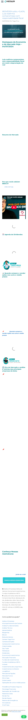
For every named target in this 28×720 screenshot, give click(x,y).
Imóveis (4, 664)
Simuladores (6, 703)
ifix (9, 605)
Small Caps (5, 705)
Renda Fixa (5, 696)
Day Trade (5, 648)
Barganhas (5, 632)
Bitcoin (4, 635)
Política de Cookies (16, 711)
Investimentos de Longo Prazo (12, 666)
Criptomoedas (7, 646)
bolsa (12, 596)
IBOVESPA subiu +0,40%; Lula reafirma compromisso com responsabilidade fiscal (13, 14)
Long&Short (6, 671)
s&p (21, 607)
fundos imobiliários (11, 602)
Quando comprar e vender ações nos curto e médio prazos (13, 333)
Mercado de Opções (8, 673)
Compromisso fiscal (8, 598)
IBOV (19, 602)
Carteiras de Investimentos (11, 644)
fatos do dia (20, 600)
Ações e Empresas (10, 589)
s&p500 (4, 609)
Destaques (5, 650)
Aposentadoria (7, 630)
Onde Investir (6, 680)
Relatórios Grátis (7, 693)
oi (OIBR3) (16, 607)
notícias (10, 607)
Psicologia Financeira (9, 689)
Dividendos (6, 653)
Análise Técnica (7, 628)
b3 (9, 596)
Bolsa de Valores (7, 637)
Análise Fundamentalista (10, 626)
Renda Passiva (6, 698)
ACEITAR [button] (5, 714)
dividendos (8, 600)
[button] (2, 2)
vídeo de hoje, (8, 187)
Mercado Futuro (7, 676)
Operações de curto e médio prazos (13, 682)
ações (6, 596)
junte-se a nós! (21, 574)
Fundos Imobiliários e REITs (11, 593)
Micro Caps (5, 678)
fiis (3, 602)
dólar (14, 600)
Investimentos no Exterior (10, 669)
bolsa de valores (20, 596)
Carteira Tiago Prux (8, 639)
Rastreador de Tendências (10, 691)
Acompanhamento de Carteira (12, 623)
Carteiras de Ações (8, 641)
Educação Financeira (9, 657)
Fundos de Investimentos (10, 660)
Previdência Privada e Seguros (12, 687)
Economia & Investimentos (16, 591)
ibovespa (5, 605)
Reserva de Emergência (10, 700)
